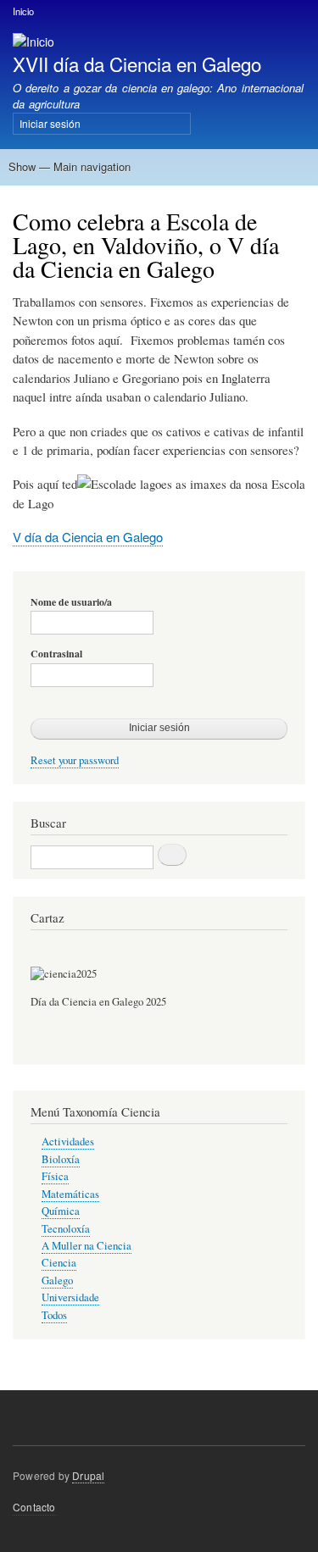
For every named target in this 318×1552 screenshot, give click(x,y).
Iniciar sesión (50, 123)
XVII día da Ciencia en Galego (137, 63)
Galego (57, 1280)
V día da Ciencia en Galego (88, 537)
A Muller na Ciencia (86, 1246)
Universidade (70, 1297)
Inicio (23, 11)
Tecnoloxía (66, 1229)
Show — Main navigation (69, 166)
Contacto (34, 1506)
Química (61, 1211)
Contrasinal (56, 654)
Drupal (88, 1475)
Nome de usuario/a (71, 602)
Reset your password (75, 760)
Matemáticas (70, 1194)
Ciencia (59, 1262)
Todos (54, 1315)
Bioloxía (61, 1159)
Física (55, 1176)
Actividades (68, 1141)
